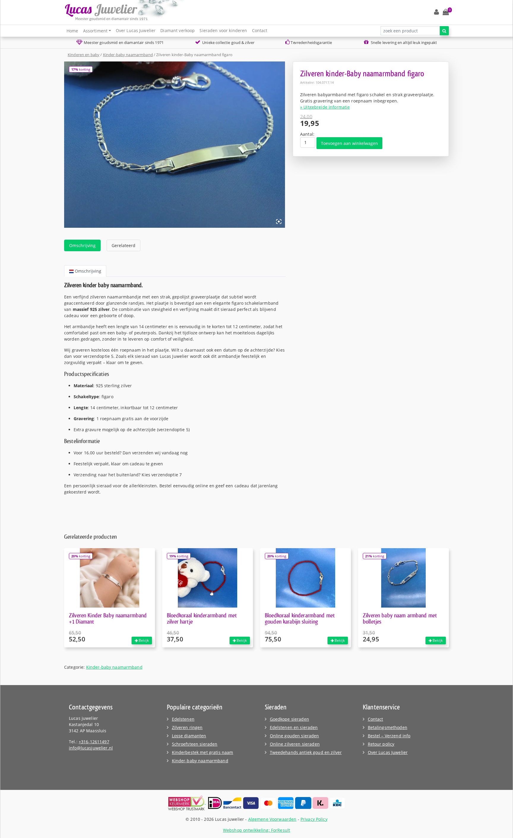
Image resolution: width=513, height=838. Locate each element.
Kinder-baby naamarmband (128, 54)
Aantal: (307, 134)
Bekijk (143, 640)
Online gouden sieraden (294, 736)
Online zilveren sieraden (295, 744)
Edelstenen (183, 719)
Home (72, 31)
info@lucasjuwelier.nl (91, 748)
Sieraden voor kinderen (223, 30)
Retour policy (381, 744)
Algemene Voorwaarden (272, 819)
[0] (446, 12)
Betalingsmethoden (387, 727)
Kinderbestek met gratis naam (202, 752)
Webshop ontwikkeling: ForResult (256, 830)
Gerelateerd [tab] (123, 245)
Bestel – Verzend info (389, 736)
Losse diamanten (189, 736)
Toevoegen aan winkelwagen (349, 143)
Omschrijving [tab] (82, 245)
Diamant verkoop (177, 30)
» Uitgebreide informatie (325, 107)
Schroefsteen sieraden (195, 744)
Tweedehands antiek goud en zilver (306, 752)
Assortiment (95, 31)
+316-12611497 (94, 741)
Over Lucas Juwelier (136, 30)
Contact (259, 30)
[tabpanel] (175, 388)
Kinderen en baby (83, 54)
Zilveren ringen (187, 727)
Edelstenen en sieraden (294, 727)
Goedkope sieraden (289, 719)
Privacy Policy (313, 819)
